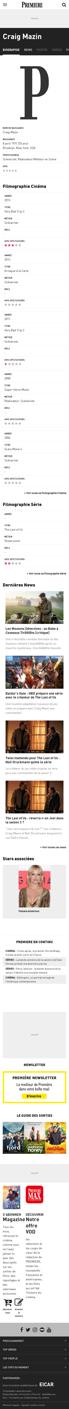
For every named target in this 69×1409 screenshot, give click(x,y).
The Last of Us (13, 529)
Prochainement (13, 1340)
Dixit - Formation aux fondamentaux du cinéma (26, 1397)
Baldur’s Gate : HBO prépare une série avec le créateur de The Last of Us (34, 695)
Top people (10, 1358)
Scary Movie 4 (13, 449)
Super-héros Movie (16, 389)
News (28, 50)
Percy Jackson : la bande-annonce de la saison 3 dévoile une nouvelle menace (33, 970)
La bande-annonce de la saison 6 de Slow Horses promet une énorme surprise (34, 961)
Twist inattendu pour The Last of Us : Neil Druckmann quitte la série (33, 760)
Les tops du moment (16, 1367)
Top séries (9, 1349)
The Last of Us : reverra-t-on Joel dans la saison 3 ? (34, 820)
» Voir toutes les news (53, 847)
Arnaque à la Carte (16, 271)
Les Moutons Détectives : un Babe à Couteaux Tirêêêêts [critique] (32, 631)
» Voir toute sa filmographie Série (46, 573)
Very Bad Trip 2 (14, 330)
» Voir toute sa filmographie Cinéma (45, 493)
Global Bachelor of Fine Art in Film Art (21, 1394)
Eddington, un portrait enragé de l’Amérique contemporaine (30, 979)
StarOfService (48, 1394)
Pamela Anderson (29, 911)
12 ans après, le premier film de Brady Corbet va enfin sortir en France (33, 952)
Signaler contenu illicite (33, 1405)
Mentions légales (11, 1405)
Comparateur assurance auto (17, 1391)
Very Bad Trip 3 (14, 211)
